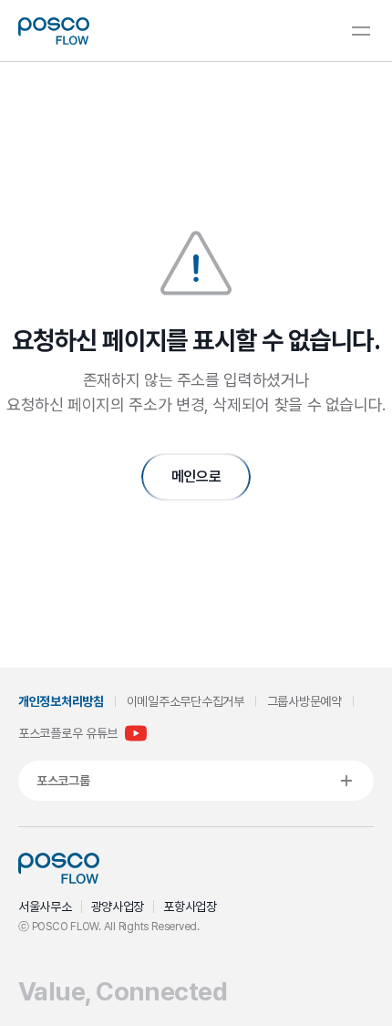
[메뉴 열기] (361, 31)
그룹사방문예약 (304, 701)
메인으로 (196, 476)
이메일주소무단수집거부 (185, 701)
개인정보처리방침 (61, 701)
